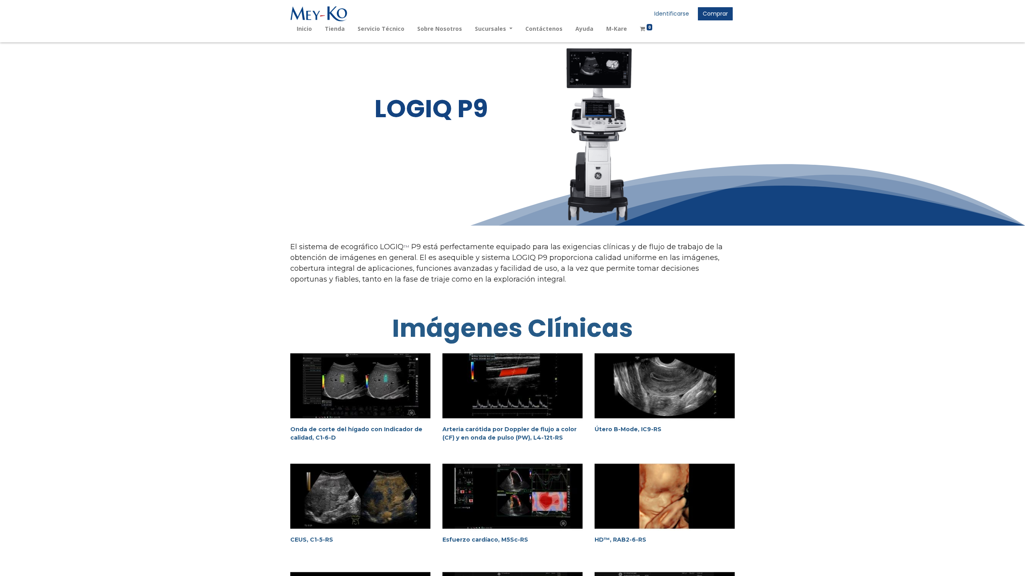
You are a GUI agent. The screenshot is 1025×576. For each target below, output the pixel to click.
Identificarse (671, 14)
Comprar (715, 14)
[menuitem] (304, 28)
